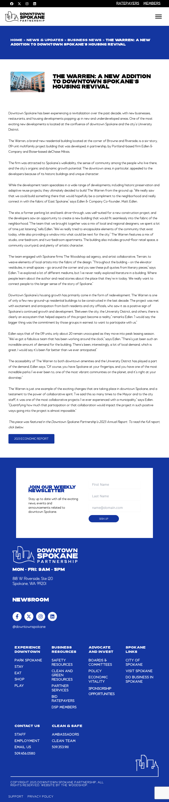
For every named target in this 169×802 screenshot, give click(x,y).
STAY (19, 667)
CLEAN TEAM (64, 741)
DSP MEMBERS (64, 707)
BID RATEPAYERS (63, 699)
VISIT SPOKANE (139, 671)
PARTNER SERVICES (60, 688)
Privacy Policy (41, 796)
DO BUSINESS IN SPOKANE (140, 679)
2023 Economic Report (31, 439)
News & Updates (45, 40)
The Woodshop (74, 785)
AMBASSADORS (65, 735)
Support (15, 796)
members (152, 3)
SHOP (20, 679)
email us (23, 747)
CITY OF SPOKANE (134, 662)
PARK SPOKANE (28, 660)
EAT (18, 673)
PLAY (19, 686)
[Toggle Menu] (158, 17)
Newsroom (31, 600)
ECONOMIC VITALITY (98, 679)
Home (16, 40)
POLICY (95, 671)
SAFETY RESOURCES (62, 662)
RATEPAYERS (127, 3)
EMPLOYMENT (27, 741)
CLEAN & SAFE (67, 726)
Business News (85, 40)
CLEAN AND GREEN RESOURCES (62, 675)
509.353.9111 (60, 747)
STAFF (20, 735)
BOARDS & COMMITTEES (100, 662)
